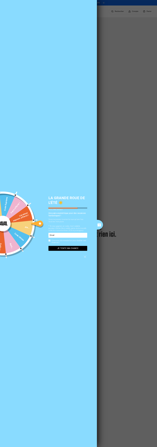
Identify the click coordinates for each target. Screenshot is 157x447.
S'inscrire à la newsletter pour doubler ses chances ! (69, 241)
